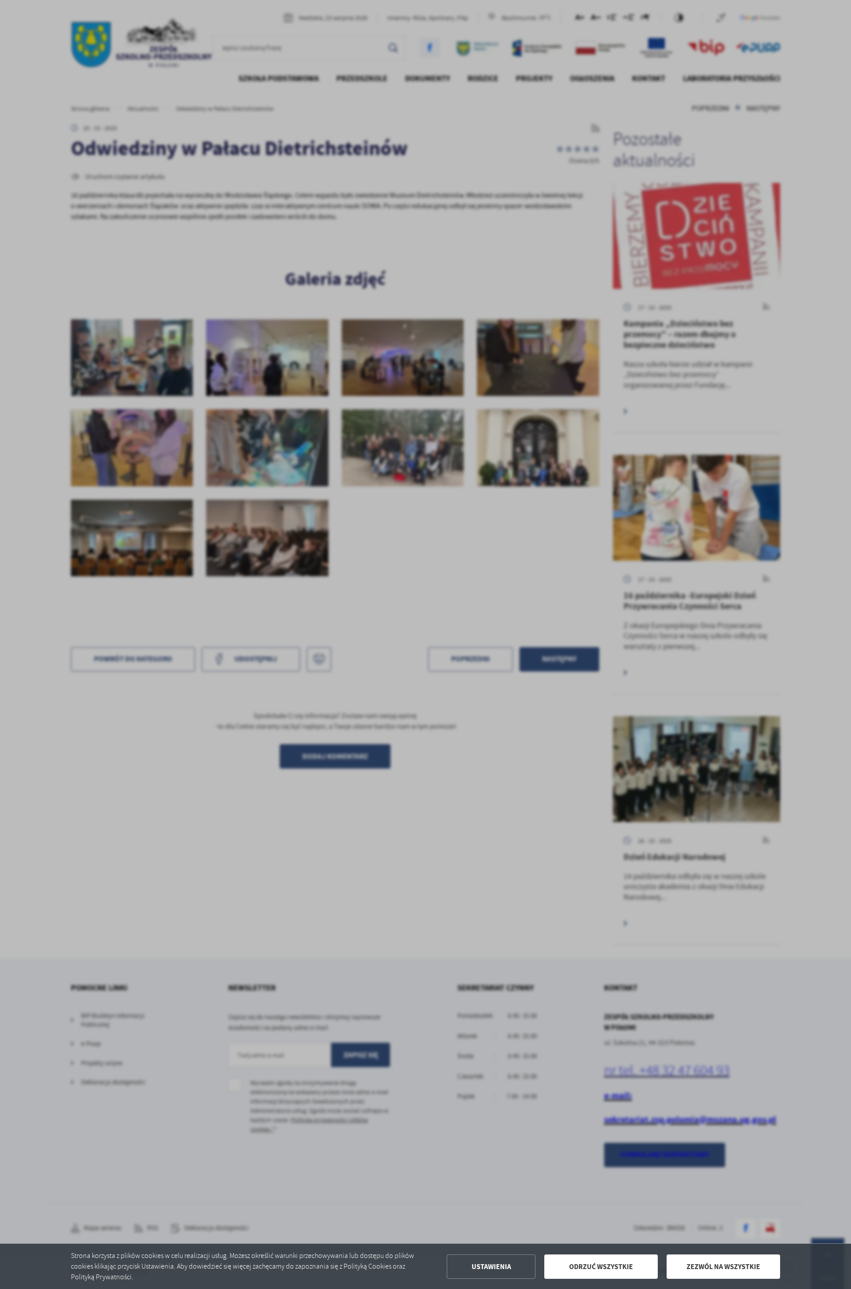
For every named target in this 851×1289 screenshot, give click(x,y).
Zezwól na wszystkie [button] (723, 1266)
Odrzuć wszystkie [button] (601, 1266)
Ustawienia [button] (491, 1266)
